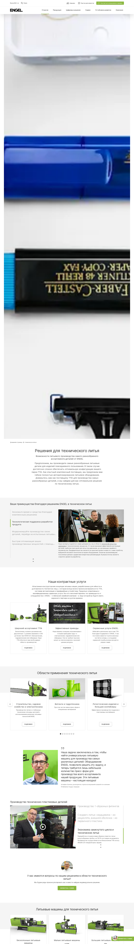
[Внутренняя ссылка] (28, 613)
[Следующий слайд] (124, 704)
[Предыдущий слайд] (10, 704)
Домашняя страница (16, 442)
